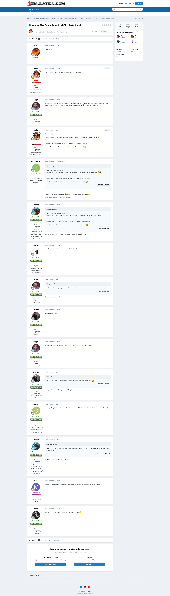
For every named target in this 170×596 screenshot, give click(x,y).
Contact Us (82, 591)
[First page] (29, 39)
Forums (38, 14)
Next (45, 38)
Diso (136, 41)
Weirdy (36, 310)
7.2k (37, 329)
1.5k (37, 424)
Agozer (36, 245)
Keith (36, 45)
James (36, 509)
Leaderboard (79, 14)
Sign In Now (89, 564)
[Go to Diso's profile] (132, 41)
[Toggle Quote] (47, 166)
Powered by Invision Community (85, 593)
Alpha (37, 30)
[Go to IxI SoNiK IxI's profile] (36, 168)
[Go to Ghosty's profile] (36, 411)
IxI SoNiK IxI (35, 161)
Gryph (35, 100)
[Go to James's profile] (36, 515)
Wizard (36, 205)
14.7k (36, 119)
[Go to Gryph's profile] (36, 106)
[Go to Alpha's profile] (31, 31)
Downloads (53, 14)
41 (37, 61)
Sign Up (139, 3)
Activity (38, 9)
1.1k (37, 498)
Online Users (69, 14)
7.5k (37, 85)
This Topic (134, 9)
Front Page (30, 14)
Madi (36, 481)
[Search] (141, 9)
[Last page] (49, 39)
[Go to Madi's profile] (36, 487)
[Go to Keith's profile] (36, 52)
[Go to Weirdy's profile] (36, 316)
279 (37, 177)
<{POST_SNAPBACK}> (103, 185)
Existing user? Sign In (126, 3)
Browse (31, 9)
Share (95, 31)
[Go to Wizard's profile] (36, 211)
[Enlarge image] (83, 105)
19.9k (36, 265)
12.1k (36, 224)
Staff (61, 14)
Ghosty (36, 404)
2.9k (37, 528)
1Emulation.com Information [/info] (57, 32)
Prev (33, 38)
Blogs (45, 14)
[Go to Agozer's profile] (36, 252)
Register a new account (50, 564)
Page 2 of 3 (56, 38)
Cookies (89, 591)
